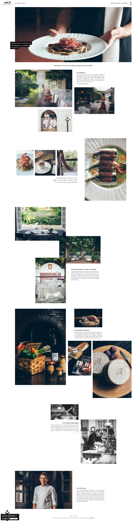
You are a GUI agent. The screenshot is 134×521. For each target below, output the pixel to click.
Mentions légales (73, 518)
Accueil (71, 516)
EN (22, 3)
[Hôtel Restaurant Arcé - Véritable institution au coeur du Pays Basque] (7, 3)
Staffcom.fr (92, 518)
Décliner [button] (6, 518)
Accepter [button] (14, 518)
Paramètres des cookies (81, 518)
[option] (73, 34)
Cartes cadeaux (115, 3)
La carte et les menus (83, 84)
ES (24, 3)
